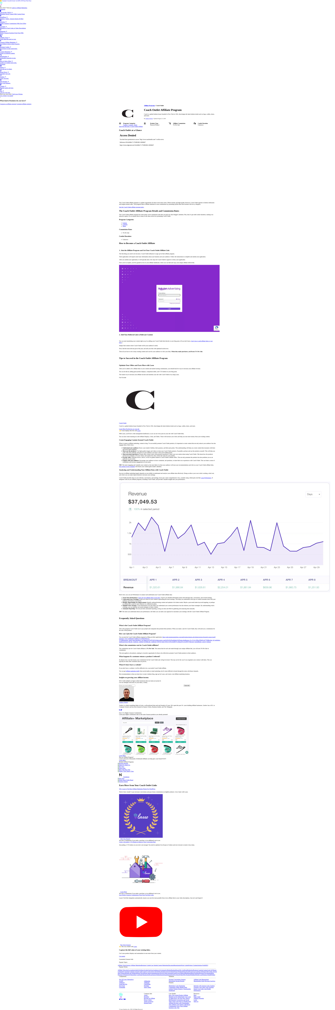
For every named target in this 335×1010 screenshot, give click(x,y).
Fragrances (192, 971)
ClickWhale (147, 984)
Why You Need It (125, 839)
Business (195, 970)
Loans (174, 973)
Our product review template (127, 466)
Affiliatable (147, 981)
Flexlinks (146, 986)
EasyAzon (122, 986)
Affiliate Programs (199, 998)
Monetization (177, 965)
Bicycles (182, 970)
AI (138, 970)
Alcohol (146, 970)
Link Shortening (180, 986)
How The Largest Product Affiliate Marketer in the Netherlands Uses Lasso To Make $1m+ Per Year (180, 996)
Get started (10, 95)
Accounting (131, 970)
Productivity (127, 975)
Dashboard (172, 990)
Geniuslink (122, 987)
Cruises (144, 971)
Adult (136, 970)
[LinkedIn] (120, 710)
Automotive (164, 970)
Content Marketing (163, 965)
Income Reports (180, 981)
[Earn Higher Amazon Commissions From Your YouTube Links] (141, 943)
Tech (172, 975)
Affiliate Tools (122, 965)
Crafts (140, 971)
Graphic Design (212, 971)
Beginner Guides (146, 965)
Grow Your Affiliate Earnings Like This (178, 1007)
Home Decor (140, 973)
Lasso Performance (206, 478)
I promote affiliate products (23, 104)
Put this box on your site (132, 429)
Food (187, 971)
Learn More (122, 429)
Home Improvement (149, 973)
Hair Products (121, 973)
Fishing (180, 971)
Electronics (166, 971)
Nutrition (196, 973)
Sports (162, 975)
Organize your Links (199, 987)
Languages (170, 973)
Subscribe (186, 685)
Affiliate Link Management (201, 979)
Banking (173, 970)
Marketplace (172, 986)
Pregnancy (121, 975)
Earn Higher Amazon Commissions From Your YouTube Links (136, 895)
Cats (208, 970)
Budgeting (190, 970)
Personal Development (205, 973)
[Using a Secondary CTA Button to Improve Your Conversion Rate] (141, 890)
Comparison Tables (174, 987)
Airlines (141, 970)
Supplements (167, 975)
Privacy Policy (148, 1000)
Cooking (131, 971)
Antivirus (150, 970)
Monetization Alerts (199, 981)
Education (171, 965)
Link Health (207, 989)
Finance (176, 971)
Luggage (125, 224)
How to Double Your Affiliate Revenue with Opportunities (180, 1002)
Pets (213, 973)
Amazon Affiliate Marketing (133, 965)
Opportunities (187, 989)
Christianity (121, 971)
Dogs (156, 971)
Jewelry (162, 973)
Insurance (157, 973)
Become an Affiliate (149, 998)
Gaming (197, 971)
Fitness (184, 971)
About (145, 995)
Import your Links (199, 989)
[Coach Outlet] (141, 421)
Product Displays (178, 989)
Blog (1, 34)
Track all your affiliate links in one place (149, 597)
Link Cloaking (211, 986)
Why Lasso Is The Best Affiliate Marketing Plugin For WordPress (137, 789)
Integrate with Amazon (200, 986)
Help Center (197, 997)
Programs (2, 64)
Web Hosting (186, 975)
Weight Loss (198, 975)
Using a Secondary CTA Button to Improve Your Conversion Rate (137, 842)
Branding (146, 997)
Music (192, 973)
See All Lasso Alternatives (126, 979)
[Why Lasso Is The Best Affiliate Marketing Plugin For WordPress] (141, 837)
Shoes (124, 226)
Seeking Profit (201, 965)
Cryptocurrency (150, 971)
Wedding (192, 975)
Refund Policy (148, 1003)
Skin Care (136, 975)
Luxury (178, 973)
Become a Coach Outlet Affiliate (134, 126)
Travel (178, 975)
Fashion (125, 223)
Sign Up (196, 1001)
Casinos (205, 970)
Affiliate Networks (123, 970)
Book (185, 970)
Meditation (188, 973)
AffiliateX (122, 982)
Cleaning (126, 971)
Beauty (178, 970)
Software (150, 975)
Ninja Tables (147, 987)
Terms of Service (148, 1001)
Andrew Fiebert (149, 118)
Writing (213, 975)
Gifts (206, 971)
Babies (169, 970)
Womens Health (206, 975)
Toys (175, 975)
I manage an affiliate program (8, 104)
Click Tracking (209, 987)
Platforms (2, 9)
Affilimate (147, 982)
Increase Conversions (175, 979)
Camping (200, 970)
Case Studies (154, 965)
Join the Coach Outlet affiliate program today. (131, 207)
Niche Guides (184, 965)
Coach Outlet (122, 423)
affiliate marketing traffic (132, 671)
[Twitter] (121, 710)
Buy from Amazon (125, 945)
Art (160, 970)
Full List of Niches (17, 94)
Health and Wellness (131, 973)
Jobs (165, 973)
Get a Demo (3, 95)
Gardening (202, 971)
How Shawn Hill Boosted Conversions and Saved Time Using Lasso (179, 1000)
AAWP (121, 981)
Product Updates (193, 965)
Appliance (156, 970)
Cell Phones (213, 970)
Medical (182, 973)
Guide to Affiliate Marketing (19, 8)
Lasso (138, 430)
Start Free (122, 126)
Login (195, 1000)
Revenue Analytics (210, 981)
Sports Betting (156, 975)
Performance (197, 990)
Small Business (143, 975)
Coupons (136, 971)
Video (181, 975)
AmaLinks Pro (123, 984)
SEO (206, 965)
